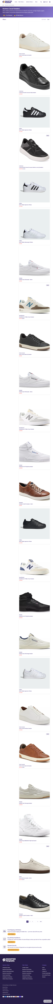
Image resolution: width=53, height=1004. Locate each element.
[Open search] (41, 2)
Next (41, 921)
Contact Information (6, 994)
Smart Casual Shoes (6, 975)
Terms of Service (6, 990)
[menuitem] (36, 2)
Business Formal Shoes (7, 969)
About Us (44, 969)
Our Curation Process (46, 975)
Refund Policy (5, 987)
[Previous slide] (21, 37)
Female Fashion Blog (46, 973)
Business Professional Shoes (8, 971)
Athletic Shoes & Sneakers (8, 978)
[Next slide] (48, 37)
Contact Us (44, 971)
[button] (48, 19)
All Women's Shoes (6, 967)
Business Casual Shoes (7, 973)
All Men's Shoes (25, 967)
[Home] (3, 5)
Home (43, 967)
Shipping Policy (5, 992)
